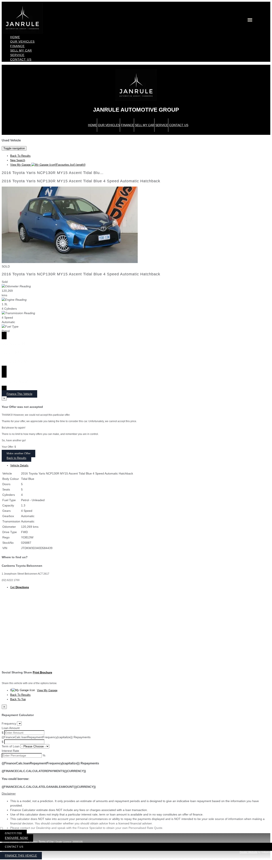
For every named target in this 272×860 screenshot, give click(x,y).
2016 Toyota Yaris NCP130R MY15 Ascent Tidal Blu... (52, 173)
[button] (136, 793)
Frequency (9, 723)
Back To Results (20, 155)
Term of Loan (11, 746)
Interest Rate (10, 750)
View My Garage (47, 164)
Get (19, 587)
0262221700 (13, 833)
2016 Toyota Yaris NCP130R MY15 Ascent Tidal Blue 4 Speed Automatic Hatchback (81, 181)
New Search (17, 160)
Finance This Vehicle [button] (19, 393)
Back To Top (18, 699)
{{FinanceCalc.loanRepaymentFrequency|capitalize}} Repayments (46, 737)
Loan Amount (11, 728)
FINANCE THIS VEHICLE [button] (21, 855)
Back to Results (16, 458)
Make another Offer (18, 453)
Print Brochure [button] (42, 672)
